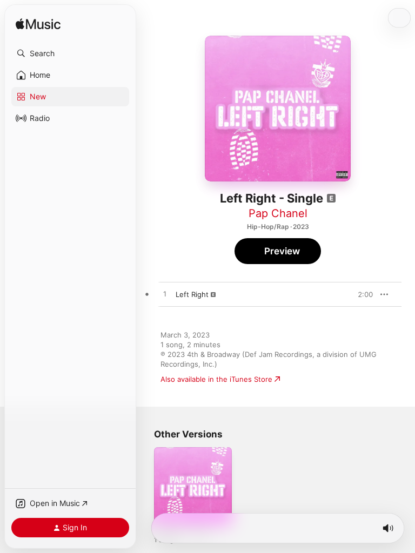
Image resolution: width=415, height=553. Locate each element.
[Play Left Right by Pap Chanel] (165, 294)
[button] (70, 53)
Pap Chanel (278, 213)
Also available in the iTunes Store (216, 379)
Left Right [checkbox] (192, 294)
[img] (38, 24)
